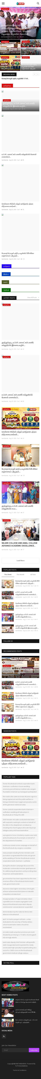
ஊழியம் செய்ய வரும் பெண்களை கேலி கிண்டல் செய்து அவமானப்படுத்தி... (27, 1001)
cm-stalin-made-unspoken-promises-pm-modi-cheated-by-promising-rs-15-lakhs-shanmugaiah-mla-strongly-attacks (20, 934)
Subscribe (34, 1050)
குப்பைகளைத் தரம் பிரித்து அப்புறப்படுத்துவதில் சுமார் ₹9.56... (26, 1011)
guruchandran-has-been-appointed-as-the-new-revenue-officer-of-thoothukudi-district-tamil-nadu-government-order (19, 881)
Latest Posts (9, 298)
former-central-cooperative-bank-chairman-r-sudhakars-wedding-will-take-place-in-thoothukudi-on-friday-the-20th (18, 812)
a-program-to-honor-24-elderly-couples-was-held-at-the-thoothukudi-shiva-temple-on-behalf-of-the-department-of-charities (20, 838)
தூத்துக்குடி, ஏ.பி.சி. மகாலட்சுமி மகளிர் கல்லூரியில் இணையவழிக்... (18, 343)
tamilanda (4, 37)
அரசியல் (6, 290)
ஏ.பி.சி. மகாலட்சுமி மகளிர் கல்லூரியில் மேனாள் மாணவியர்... (19, 155)
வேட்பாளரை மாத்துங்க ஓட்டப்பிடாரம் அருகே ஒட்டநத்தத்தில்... (26, 1021)
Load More (20, 561)
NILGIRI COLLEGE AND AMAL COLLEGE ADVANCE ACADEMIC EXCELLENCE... (19, 544)
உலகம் (5, 282)
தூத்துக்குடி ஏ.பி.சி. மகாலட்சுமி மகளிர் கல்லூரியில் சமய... (17, 507)
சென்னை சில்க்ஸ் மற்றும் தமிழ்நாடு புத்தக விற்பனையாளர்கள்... (17, 205)
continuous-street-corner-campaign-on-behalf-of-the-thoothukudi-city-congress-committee (20, 846)
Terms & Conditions (19, 1070)
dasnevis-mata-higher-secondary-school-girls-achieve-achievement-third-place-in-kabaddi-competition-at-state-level (19, 891)
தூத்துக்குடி (7, 85)
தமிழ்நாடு (6, 266)
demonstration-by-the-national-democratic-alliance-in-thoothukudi (18, 913)
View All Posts (32, 297)
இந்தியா (6, 274)
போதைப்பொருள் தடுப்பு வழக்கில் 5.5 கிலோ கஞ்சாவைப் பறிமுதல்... (18, 254)
